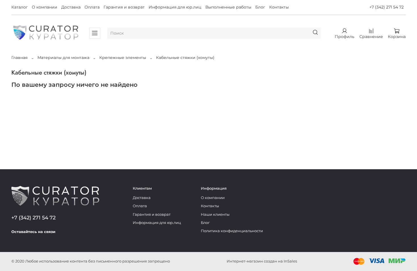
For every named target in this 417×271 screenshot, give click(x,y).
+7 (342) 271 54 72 (386, 7)
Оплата (92, 7)
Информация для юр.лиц (175, 7)
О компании (44, 7)
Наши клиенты (215, 214)
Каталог (19, 7)
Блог (260, 7)
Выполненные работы (228, 7)
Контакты (279, 7)
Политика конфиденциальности (232, 231)
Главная (19, 57)
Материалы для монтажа (63, 57)
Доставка (71, 7)
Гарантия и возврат (124, 7)
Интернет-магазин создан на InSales (262, 261)
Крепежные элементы (122, 57)
